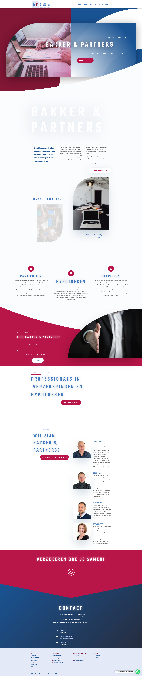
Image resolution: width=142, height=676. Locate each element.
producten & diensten (84, 4)
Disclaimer (96, 657)
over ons (97, 4)
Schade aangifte (56, 658)
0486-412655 (63, 633)
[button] (137, 671)
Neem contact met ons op (53, 457)
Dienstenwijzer (56, 660)
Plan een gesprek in (98, 170)
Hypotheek (76, 656)
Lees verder (84, 60)
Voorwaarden (97, 656)
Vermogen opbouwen (79, 660)
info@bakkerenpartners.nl (37, 662)
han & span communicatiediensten (53, 674)
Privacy (95, 659)
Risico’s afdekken (78, 658)
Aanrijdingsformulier (57, 656)
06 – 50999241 (63, 645)
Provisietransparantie (58, 662)
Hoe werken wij (70, 402)
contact (105, 4)
